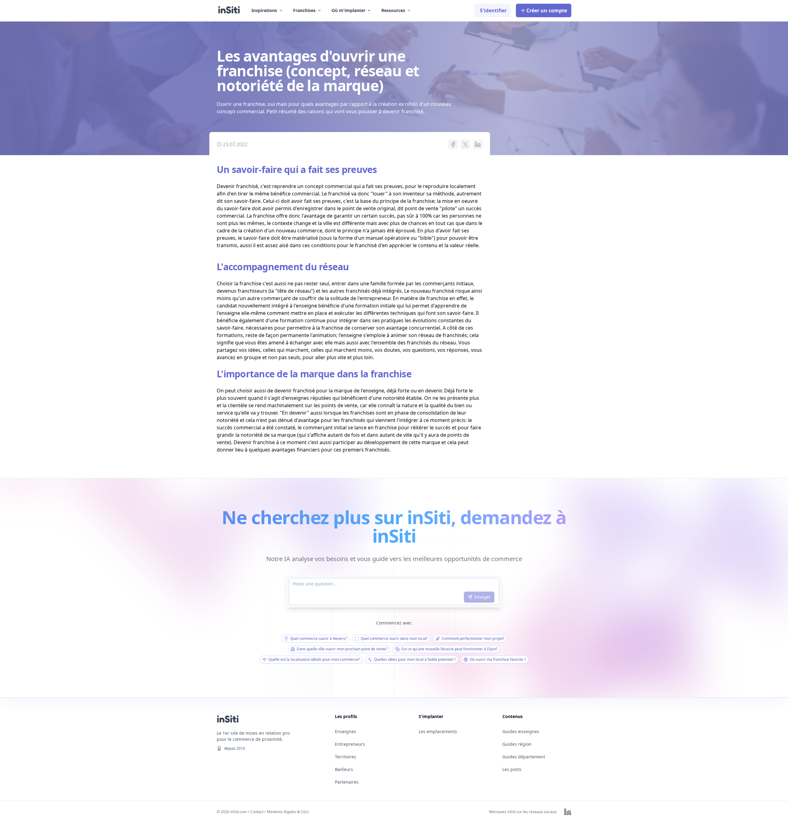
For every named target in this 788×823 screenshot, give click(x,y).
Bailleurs (344, 769)
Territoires (345, 757)
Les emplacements (438, 731)
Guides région (517, 744)
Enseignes (345, 731)
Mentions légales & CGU (288, 811)
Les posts (511, 769)
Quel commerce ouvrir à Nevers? (318, 638)
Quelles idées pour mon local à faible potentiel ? (415, 659)
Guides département (523, 757)
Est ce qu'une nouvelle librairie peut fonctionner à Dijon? (449, 649)
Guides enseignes (520, 731)
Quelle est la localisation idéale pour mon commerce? (314, 659)
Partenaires (347, 782)
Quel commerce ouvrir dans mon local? (394, 638)
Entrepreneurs (350, 744)
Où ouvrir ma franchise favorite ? (498, 659)
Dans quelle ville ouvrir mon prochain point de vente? (342, 649)
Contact (256, 811)
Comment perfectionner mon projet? (473, 638)
